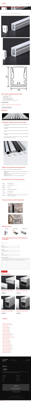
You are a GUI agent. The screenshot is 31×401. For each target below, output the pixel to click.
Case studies (18, 378)
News (17, 377)
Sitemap (3, 381)
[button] (1, 15)
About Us (3, 377)
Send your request (5, 102)
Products (3, 378)
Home (2, 13)
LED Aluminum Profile (6, 13)
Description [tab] (4, 107)
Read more (3, 313)
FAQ (17, 381)
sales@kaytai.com (16, 386)
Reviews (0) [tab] (9, 107)
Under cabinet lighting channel (16, 104)
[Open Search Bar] (26, 4)
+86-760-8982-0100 (15, 385)
